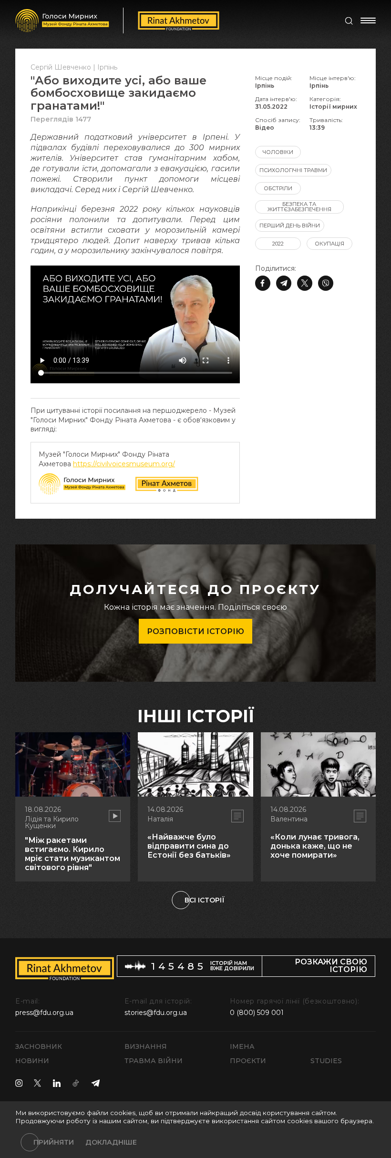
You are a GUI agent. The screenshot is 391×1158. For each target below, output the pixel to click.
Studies (326, 1060)
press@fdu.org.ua (44, 1012)
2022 (278, 243)
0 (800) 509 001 (257, 1012)
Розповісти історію (195, 631)
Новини (32, 1060)
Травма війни (153, 1060)
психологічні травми (293, 170)
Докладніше (111, 1142)
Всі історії (205, 900)
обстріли (278, 188)
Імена (242, 1046)
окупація (329, 243)
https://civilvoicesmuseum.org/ (124, 464)
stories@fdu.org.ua (155, 1012)
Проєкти (248, 1060)
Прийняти (53, 1142)
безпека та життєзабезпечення (299, 207)
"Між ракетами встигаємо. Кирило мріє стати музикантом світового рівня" (72, 854)
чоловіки (278, 152)
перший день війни (289, 225)
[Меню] (368, 20)
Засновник (38, 1046)
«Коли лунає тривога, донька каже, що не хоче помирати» (315, 846)
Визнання (145, 1046)
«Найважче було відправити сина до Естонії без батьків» (189, 846)
